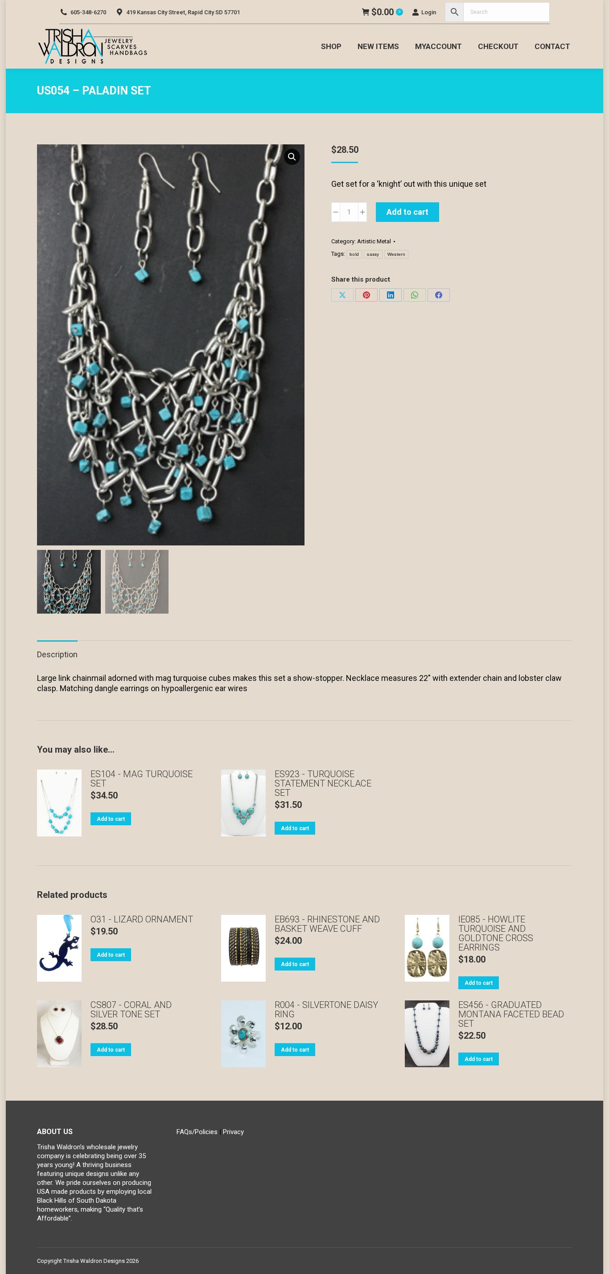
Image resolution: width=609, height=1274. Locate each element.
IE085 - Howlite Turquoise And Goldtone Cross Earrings (495, 933)
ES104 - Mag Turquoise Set (142, 779)
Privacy (233, 1132)
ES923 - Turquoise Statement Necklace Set (323, 784)
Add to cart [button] (111, 819)
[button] (292, 157)
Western (396, 254)
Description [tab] (57, 654)
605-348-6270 (88, 12)
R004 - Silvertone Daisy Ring (326, 1009)
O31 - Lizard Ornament (142, 919)
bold (354, 254)
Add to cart (407, 212)
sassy (373, 254)
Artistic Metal (374, 241)
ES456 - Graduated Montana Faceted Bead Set (511, 1014)
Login (428, 12)
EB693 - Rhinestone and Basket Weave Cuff (327, 924)
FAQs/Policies (197, 1132)
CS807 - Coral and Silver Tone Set (131, 1009)
